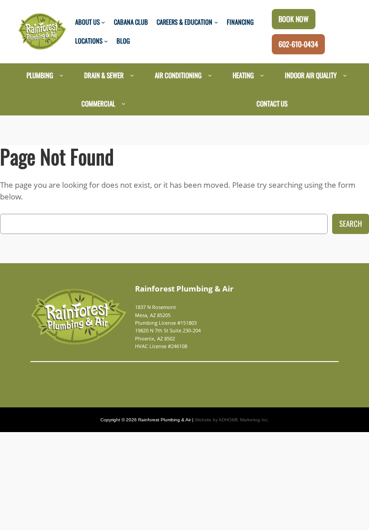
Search (350, 223)
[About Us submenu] (103, 22)
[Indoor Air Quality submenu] (345, 75)
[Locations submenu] (106, 41)
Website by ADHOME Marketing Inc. (232, 419)
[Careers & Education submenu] (216, 22)
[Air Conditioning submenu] (210, 75)
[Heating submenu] (262, 75)
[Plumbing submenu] (61, 75)
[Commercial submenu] (124, 104)
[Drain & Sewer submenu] (132, 75)
